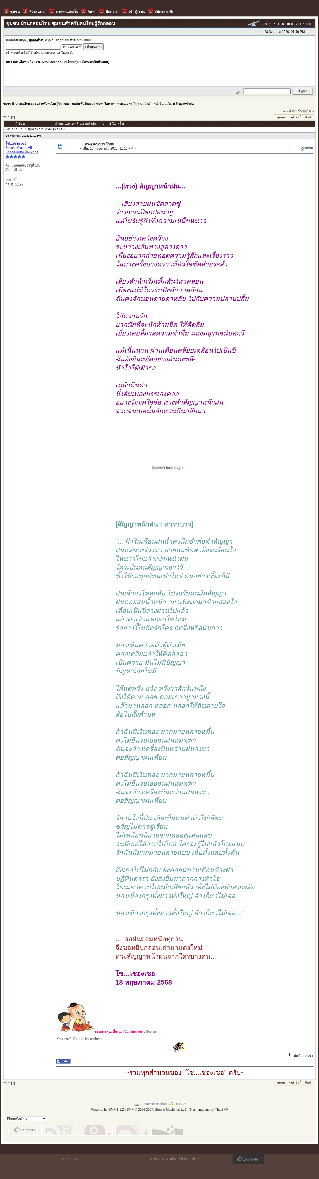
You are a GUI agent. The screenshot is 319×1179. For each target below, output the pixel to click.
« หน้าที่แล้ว (292, 111)
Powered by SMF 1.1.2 (107, 1109)
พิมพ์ (308, 117)
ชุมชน (281, 117)
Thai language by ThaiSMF (208, 1109)
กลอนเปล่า (125, 103)
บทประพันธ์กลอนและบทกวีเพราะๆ (93, 103)
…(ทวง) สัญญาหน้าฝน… (181, 103)
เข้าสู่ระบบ (62, 40)
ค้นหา (196, 1158)
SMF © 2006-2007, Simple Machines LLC (157, 1109)
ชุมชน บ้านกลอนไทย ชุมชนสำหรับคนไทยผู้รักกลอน (36, 103)
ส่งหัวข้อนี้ (295, 117)
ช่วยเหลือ (169, 1158)
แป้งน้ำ (147, 103)
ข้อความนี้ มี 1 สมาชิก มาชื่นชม (80, 1039)
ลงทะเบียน (84, 40)
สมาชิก (183, 1158)
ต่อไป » (308, 111)
